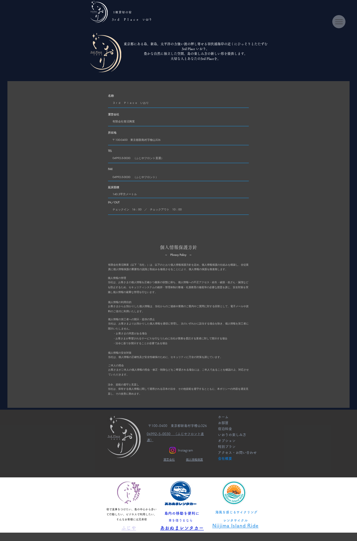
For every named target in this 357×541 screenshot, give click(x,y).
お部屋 (223, 423)
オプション (227, 440)
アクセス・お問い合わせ (235, 452)
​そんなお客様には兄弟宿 (131, 519)
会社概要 (225, 458)
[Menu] (338, 21)
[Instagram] (172, 450)
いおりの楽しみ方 (232, 434)
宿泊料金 (225, 428)
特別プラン (227, 446)
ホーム (223, 417)
